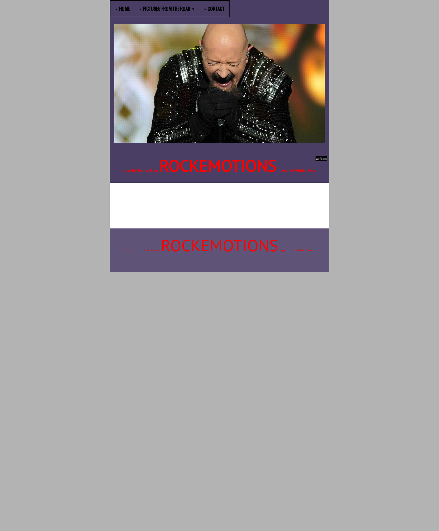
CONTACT (216, 8)
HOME (124, 8)
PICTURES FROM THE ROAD (166, 8)
